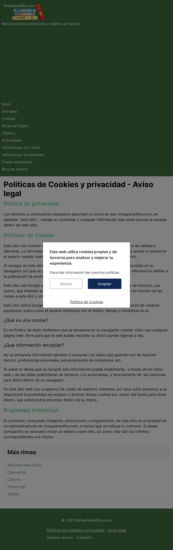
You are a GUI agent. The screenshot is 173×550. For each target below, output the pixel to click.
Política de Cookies (86, 302)
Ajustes (66, 284)
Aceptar (104, 284)
